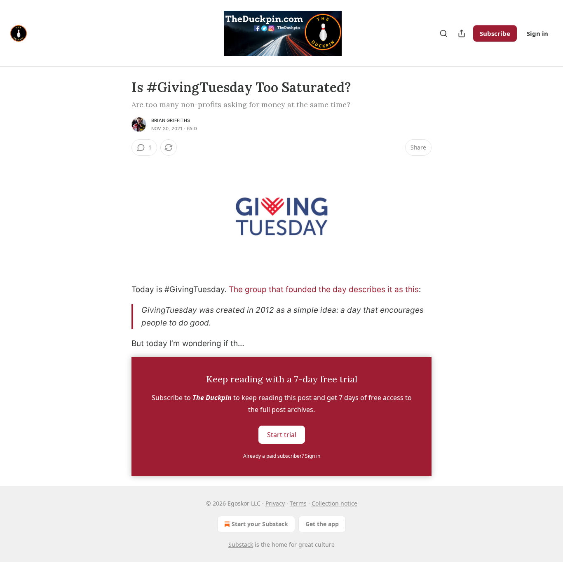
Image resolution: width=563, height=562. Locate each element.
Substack (240, 544)
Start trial (281, 434)
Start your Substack (260, 524)
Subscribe (495, 33)
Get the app (322, 524)
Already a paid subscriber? (281, 455)
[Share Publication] (461, 33)
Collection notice (334, 503)
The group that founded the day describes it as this (324, 289)
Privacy (275, 503)
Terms (298, 503)
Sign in (537, 33)
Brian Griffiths (170, 120)
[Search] (443, 33)
